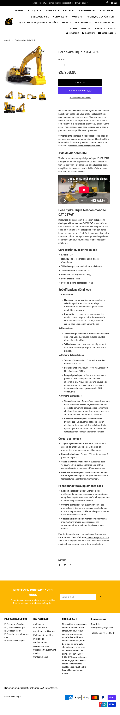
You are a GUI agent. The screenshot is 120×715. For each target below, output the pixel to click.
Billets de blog (104, 22)
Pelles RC (69, 10)
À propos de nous (105, 28)
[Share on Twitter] (65, 564)
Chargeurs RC (87, 10)
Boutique (33, 10)
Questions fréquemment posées (38, 22)
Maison (19, 10)
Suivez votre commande (76, 22)
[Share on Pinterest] (70, 564)
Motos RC (77, 16)
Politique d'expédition (100, 16)
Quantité (62, 60)
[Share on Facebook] (60, 564)
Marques (51, 10)
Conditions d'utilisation (44, 631)
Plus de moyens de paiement (80, 97)
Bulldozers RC (40, 16)
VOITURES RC (60, 16)
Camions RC (107, 10)
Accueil (7, 40)
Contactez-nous (80, 28)
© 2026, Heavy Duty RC (13, 696)
